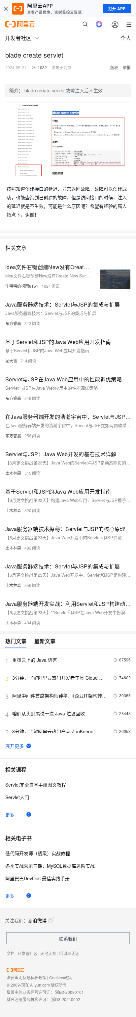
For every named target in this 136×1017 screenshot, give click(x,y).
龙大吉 (11, 360)
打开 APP (116, 9)
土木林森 (13, 473)
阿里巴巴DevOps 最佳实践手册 (37, 878)
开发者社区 (27, 953)
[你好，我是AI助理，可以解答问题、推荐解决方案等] (99, 24)
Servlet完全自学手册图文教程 (35, 784)
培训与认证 (69, 953)
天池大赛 (48, 953)
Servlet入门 (17, 797)
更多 (10, 814)
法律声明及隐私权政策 (26, 977)
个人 (125, 38)
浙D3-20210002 (65, 999)
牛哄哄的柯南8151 (21, 286)
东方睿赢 (13, 323)
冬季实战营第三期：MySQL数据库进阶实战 (50, 865)
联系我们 (68, 938)
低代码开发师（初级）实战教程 (37, 853)
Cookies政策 (60, 977)
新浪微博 (37, 920)
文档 (11, 953)
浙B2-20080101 (69, 992)
